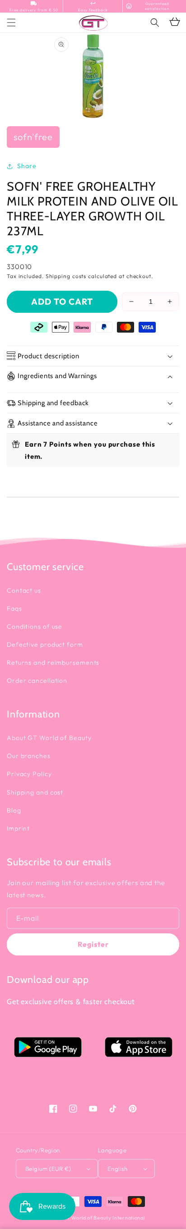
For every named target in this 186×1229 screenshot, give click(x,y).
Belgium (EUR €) (48, 1168)
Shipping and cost (35, 792)
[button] (155, 22)
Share (27, 166)
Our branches (29, 756)
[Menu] (11, 22)
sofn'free (33, 136)
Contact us (24, 590)
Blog (14, 810)
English (117, 1168)
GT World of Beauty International (103, 1218)
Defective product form (45, 644)
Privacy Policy (29, 774)
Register (93, 944)
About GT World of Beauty (49, 738)
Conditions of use (34, 626)
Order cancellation (37, 680)
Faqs (14, 608)
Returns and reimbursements (53, 662)
